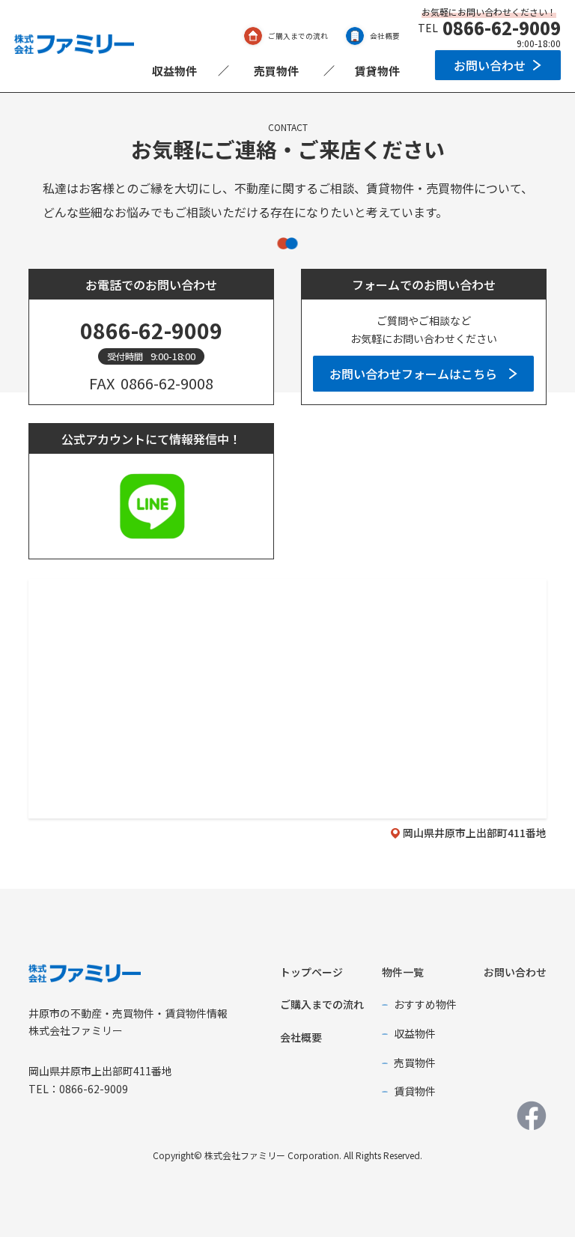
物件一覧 (403, 971)
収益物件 (174, 71)
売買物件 (276, 71)
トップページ (311, 971)
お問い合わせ (490, 65)
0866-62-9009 (501, 28)
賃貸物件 (377, 71)
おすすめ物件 (425, 1004)
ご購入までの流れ (298, 36)
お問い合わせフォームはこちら (413, 374)
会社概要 (385, 36)
